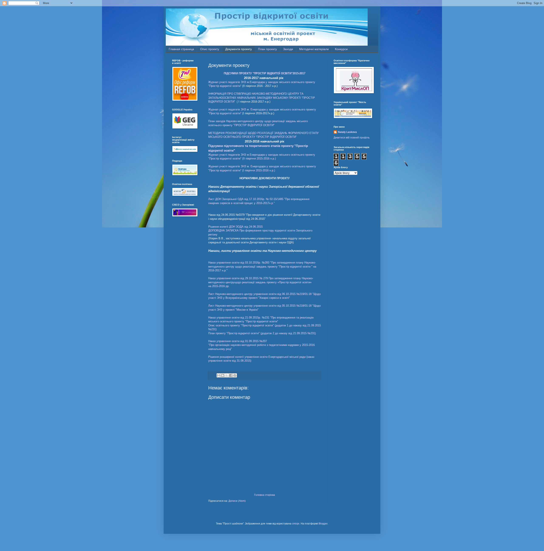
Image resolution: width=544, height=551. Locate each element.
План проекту (267, 49)
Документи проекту (238, 49)
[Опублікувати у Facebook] (231, 375)
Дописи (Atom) (237, 500)
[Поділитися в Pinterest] (235, 375)
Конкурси (341, 49)
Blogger (323, 523)
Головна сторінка (264, 494)
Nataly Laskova (347, 132)
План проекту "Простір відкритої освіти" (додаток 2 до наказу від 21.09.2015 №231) (262, 333)
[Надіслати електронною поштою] (219, 375)
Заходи (288, 49)
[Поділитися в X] (227, 375)
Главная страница (181, 49)
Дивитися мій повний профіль (352, 137)
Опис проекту (209, 49)
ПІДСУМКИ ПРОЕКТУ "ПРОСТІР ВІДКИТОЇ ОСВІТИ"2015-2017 (264, 73)
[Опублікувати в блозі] (223, 375)
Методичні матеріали (314, 49)
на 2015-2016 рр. (219, 286)
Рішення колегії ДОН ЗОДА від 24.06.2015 (235, 226)
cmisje (295, 523)
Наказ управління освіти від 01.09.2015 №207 (237, 341)
